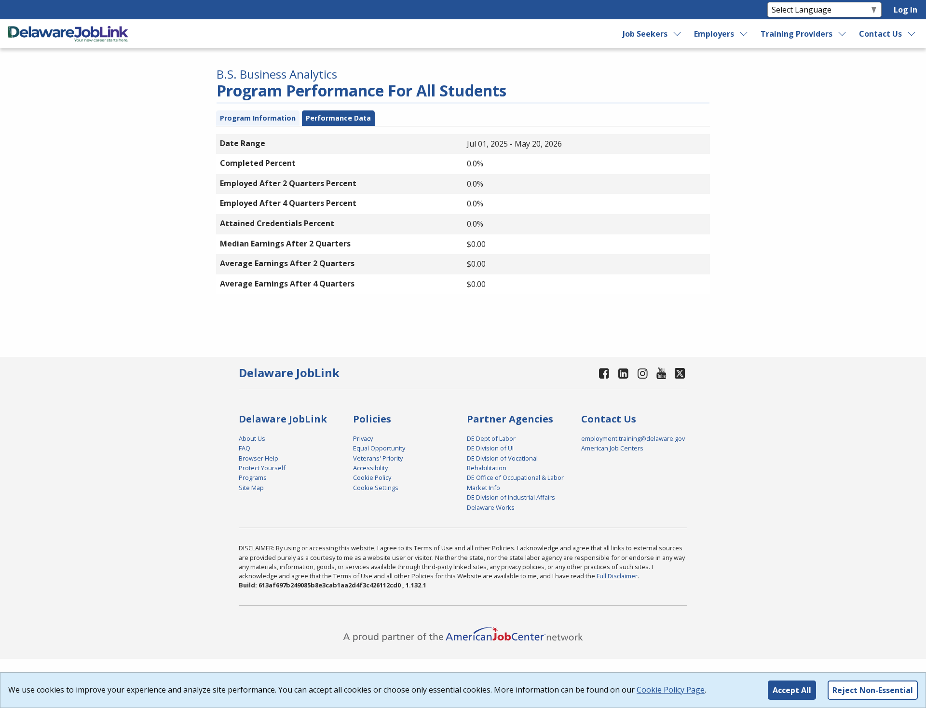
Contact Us (880, 33)
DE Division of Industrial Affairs (511, 497)
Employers (714, 33)
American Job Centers (612, 448)
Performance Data (338, 118)
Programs (253, 477)
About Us (252, 438)
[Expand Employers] (744, 33)
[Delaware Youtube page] (662, 373)
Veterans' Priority (378, 458)
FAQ (244, 448)
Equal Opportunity (379, 448)
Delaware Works (491, 507)
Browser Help (258, 458)
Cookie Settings (375, 487)
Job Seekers (645, 33)
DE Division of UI (490, 448)
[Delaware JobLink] (68, 33)
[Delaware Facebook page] (604, 373)
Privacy (363, 438)
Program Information (258, 118)
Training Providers (796, 33)
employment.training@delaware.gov (633, 438)
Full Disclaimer (617, 576)
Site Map (251, 487)
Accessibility (370, 467)
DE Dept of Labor (491, 438)
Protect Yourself (262, 467)
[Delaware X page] (679, 373)
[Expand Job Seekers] (677, 33)
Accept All (792, 690)
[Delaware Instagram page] (642, 373)
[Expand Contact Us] (912, 33)
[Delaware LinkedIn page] (623, 373)
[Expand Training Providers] (842, 33)
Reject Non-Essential (872, 690)
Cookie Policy (372, 477)
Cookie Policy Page (671, 689)
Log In (905, 9)
